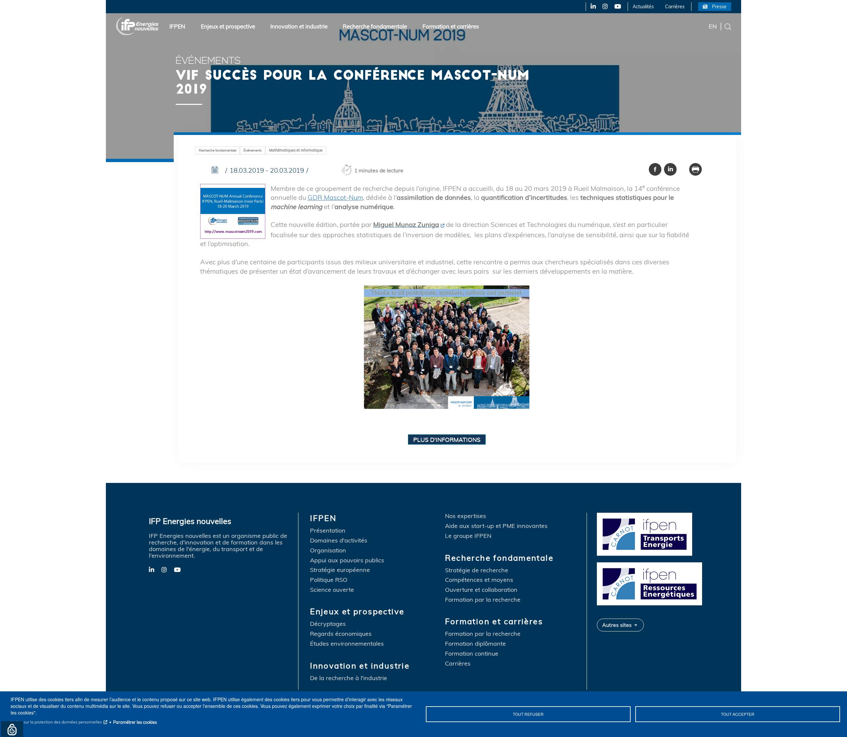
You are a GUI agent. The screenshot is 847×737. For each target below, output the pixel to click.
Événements (253, 150)
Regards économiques (341, 633)
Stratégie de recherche (476, 570)
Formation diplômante (475, 643)
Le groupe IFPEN (468, 536)
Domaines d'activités (338, 540)
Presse (719, 7)
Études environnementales (347, 643)
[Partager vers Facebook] (655, 169)
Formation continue (471, 653)
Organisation (328, 550)
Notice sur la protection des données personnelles (56, 721)
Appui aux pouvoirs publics (347, 560)
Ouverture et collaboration (481, 589)
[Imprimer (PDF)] (695, 169)
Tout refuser (528, 714)
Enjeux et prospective (228, 26)
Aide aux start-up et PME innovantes (496, 526)
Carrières (675, 7)
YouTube (617, 7)
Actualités (643, 7)
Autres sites (617, 625)
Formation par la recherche (482, 599)
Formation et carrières (451, 26)
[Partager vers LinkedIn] (670, 169)
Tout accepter (737, 714)
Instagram (604, 7)
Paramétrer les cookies (135, 722)
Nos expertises (465, 516)
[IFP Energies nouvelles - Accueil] (137, 26)
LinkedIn (591, 7)
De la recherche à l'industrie (348, 678)
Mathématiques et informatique (296, 150)
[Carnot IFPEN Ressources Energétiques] (651, 583)
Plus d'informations (446, 439)
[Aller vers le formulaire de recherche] (728, 26)
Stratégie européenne (340, 570)
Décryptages (328, 624)
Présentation (327, 530)
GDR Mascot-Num (335, 197)
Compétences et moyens (479, 580)
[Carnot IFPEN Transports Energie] (651, 533)
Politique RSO (328, 580)
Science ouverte (332, 589)
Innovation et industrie (299, 26)
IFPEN (177, 26)
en (713, 26)
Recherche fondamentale (375, 26)
